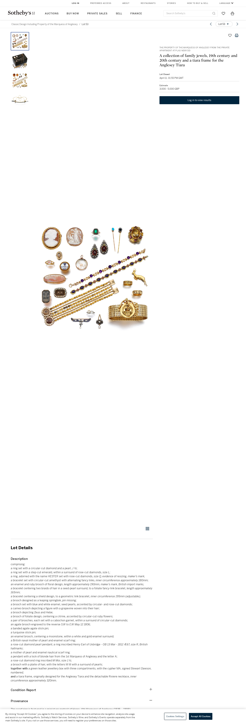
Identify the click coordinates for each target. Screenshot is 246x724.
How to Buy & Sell (197, 3)
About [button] (126, 3)
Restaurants (148, 3)
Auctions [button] (52, 13)
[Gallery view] (147, 528)
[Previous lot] (211, 24)
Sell (119, 13)
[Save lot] (230, 35)
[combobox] (190, 13)
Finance (136, 13)
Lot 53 (85, 24)
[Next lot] (237, 24)
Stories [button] (171, 3)
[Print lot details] (236, 35)
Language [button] (225, 3)
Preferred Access (100, 3)
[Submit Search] (214, 13)
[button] (94, 277)
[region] (123, 716)
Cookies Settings (175, 716)
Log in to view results (199, 100)
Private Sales (97, 13)
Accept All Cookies (201, 716)
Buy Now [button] (73, 13)
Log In (75, 3)
